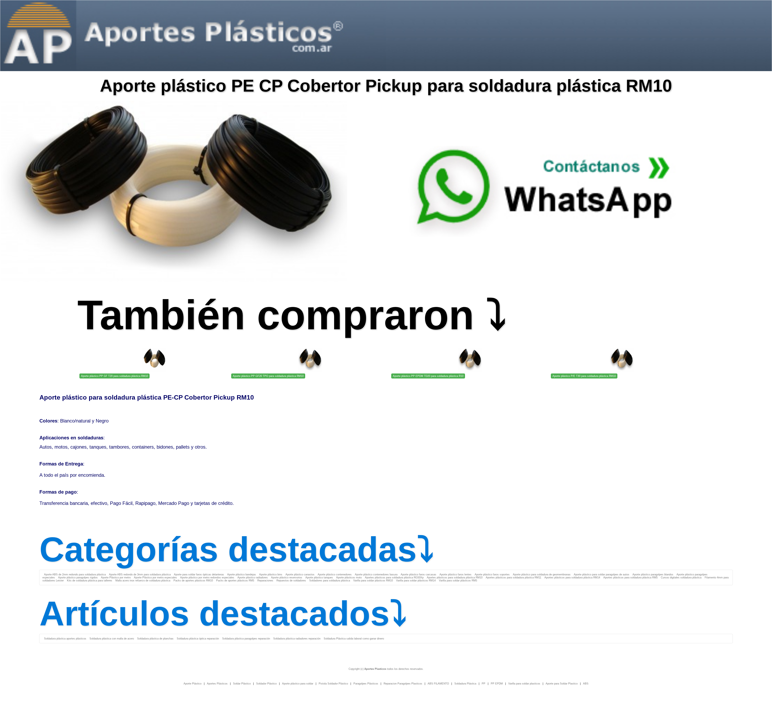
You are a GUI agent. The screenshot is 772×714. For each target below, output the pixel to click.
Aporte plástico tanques (319, 577)
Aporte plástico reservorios (286, 577)
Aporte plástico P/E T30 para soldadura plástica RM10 (584, 375)
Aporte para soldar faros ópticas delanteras (199, 574)
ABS (585, 683)
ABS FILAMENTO (438, 683)
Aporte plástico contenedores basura (376, 574)
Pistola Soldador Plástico (333, 683)
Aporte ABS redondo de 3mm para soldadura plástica (140, 574)
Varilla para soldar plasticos (524, 683)
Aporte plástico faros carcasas (418, 574)
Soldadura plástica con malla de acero (111, 638)
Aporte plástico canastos (299, 574)
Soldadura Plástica (465, 683)
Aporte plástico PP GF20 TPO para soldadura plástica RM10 (268, 375)
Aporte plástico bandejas (241, 574)
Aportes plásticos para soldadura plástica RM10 (454, 577)
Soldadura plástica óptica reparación (198, 638)
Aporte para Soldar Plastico (562, 683)
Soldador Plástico (266, 683)
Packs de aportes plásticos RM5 (235, 580)
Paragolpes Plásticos (365, 683)
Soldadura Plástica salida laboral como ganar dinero (354, 638)
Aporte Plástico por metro (116, 577)
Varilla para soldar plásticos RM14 (416, 580)
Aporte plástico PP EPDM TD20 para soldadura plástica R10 (428, 375)
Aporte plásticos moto (349, 577)
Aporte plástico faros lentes (455, 574)
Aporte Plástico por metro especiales (155, 577)
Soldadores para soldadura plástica (329, 580)
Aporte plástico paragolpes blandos (652, 574)
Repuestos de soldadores (291, 580)
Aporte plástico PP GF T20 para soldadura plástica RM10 (114, 375)
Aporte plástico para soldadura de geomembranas (542, 574)
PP (483, 683)
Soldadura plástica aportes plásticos (65, 638)
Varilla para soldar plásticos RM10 (373, 580)
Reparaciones (265, 580)
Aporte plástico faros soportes (492, 574)
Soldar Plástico (242, 683)
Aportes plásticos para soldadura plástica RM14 (572, 577)
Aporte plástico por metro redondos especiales (207, 577)
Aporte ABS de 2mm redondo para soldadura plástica (75, 574)
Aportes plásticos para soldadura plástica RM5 (630, 577)
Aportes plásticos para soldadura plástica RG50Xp (394, 577)
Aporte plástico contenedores (335, 574)
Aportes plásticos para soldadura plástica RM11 (513, 577)
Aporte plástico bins (270, 574)
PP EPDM (497, 683)
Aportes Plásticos (217, 683)
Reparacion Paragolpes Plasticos (403, 683)
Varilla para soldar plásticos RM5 (458, 580)
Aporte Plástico (192, 683)
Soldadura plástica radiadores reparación (296, 638)
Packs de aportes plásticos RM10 (193, 580)
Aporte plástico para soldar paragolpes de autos (601, 574)
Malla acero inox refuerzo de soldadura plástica (142, 580)
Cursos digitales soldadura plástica (681, 577)
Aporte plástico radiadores (252, 577)
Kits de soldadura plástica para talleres (89, 580)
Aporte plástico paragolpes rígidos (78, 577)
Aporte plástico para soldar (297, 683)
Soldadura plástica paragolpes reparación (246, 638)
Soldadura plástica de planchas (155, 638)
